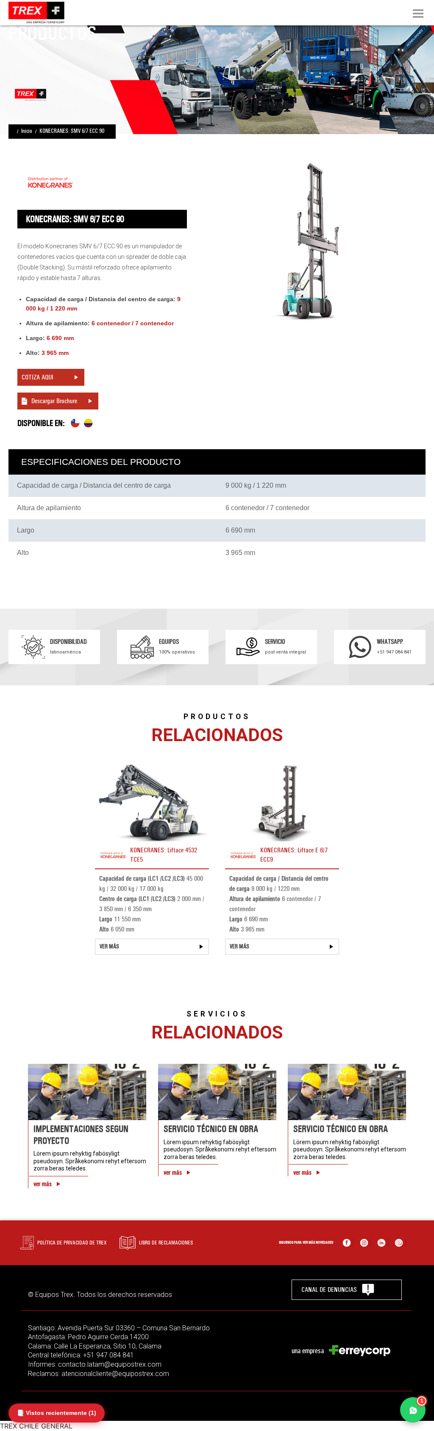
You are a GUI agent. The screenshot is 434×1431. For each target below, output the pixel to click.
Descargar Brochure (54, 401)
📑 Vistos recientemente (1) (56, 1412)
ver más (42, 1184)
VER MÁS (109, 946)
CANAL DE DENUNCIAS (329, 1289)
